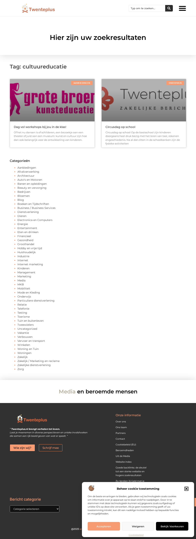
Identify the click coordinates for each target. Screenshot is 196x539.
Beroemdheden (125, 450)
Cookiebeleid (136, 534)
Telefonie (23, 308)
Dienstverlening (28, 212)
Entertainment (27, 228)
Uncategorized (27, 328)
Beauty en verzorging (32, 188)
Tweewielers (25, 324)
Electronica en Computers (34, 220)
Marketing (24, 276)
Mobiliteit (23, 288)
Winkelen (23, 345)
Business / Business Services (36, 208)
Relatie (22, 304)
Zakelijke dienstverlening (34, 365)
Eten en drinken (27, 232)
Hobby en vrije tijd (29, 248)
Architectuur (25, 175)
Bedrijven (23, 192)
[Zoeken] (169, 8)
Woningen (24, 353)
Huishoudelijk (26, 252)
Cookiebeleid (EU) (126, 444)
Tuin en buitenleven (30, 320)
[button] (186, 489)
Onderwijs (24, 296)
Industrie (23, 256)
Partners (121, 433)
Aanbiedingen (26, 167)
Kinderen (23, 268)
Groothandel (25, 244)
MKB (20, 284)
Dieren (21, 216)
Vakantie (23, 333)
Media (21, 280)
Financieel (24, 236)
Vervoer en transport (31, 341)
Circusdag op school (120, 127)
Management (26, 272)
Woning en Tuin (28, 349)
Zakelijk (22, 357)
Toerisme (23, 316)
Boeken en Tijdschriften (33, 204)
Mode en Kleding (28, 292)
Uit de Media (123, 456)
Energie (22, 224)
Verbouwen (25, 337)
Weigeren (138, 526)
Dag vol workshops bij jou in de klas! (40, 127)
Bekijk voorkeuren (172, 526)
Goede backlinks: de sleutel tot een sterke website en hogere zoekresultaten (131, 471)
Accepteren (103, 526)
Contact (120, 438)
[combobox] (147, 8)
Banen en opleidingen (32, 183)
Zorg (20, 369)
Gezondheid (25, 240)
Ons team (121, 427)
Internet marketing (30, 264)
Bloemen (23, 196)
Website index (123, 461)
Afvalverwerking (28, 171)
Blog (20, 200)
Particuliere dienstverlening (36, 300)
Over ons (121, 421)
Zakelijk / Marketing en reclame (38, 361)
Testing (22, 312)
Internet (22, 260)
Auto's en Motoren (29, 179)
